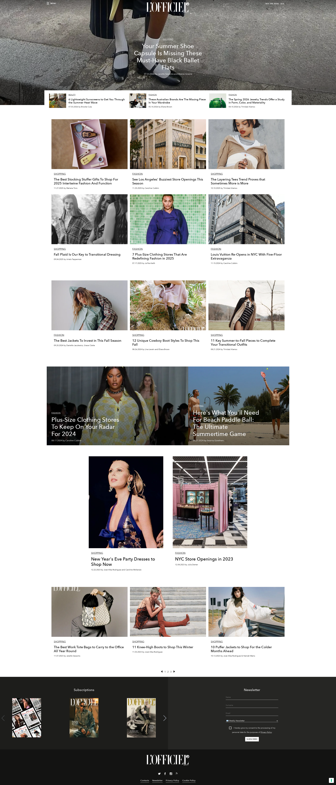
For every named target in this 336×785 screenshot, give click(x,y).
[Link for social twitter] (159, 774)
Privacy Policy (266, 732)
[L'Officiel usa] (168, 7)
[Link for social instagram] (171, 774)
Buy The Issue (272, 4)
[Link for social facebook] (165, 774)
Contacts (144, 780)
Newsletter (157, 780)
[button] (165, 718)
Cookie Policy (189, 780)
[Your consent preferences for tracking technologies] (331, 780)
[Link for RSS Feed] (176, 774)
